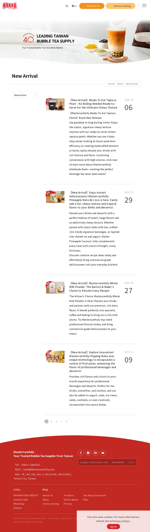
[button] (66, 6)
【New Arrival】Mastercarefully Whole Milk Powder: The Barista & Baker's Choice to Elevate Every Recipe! (93, 286)
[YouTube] (103, 453)
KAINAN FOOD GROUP (25, 495)
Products (69, 495)
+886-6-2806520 (30, 464)
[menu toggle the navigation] (143, 5)
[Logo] (10, 5)
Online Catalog (51, 503)
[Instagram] (89, 453)
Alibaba (17, 507)
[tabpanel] (75, 38)
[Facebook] (81, 453)
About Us (48, 495)
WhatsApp (19, 503)
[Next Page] (61, 421)
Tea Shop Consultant (94, 495)
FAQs (85, 499)
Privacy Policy (122, 520)
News (120, 83)
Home (111, 83)
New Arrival (132, 83)
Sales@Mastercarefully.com (39, 469)
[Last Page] (66, 421)
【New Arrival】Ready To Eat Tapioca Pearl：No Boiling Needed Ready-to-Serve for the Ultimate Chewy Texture (93, 103)
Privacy (68, 503)
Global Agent (71, 499)
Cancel (131, 462)
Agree (113, 526)
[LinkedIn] (96, 453)
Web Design (37, 521)
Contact (146, 365)
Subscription (118, 462)
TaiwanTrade (20, 499)
